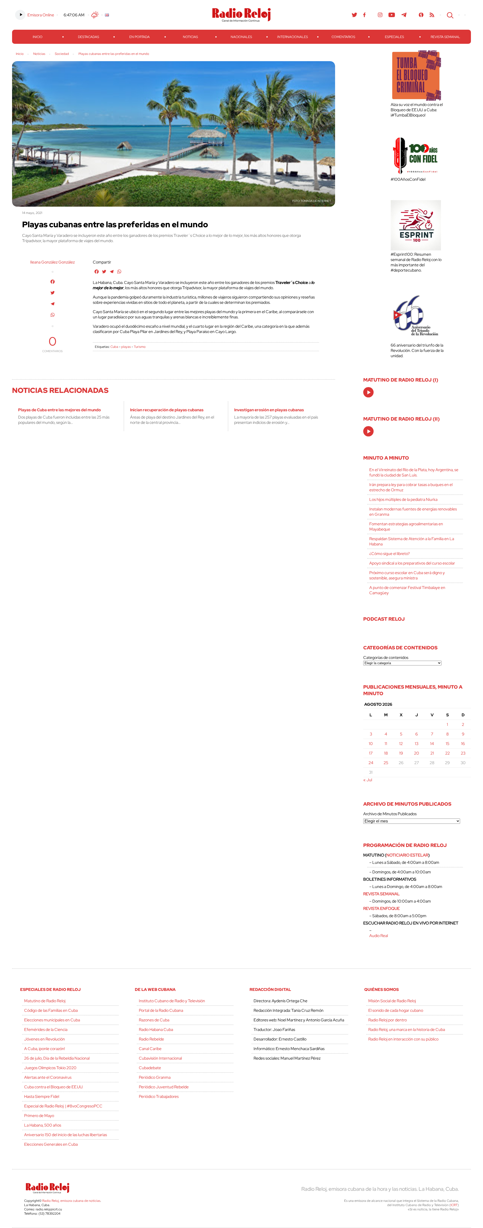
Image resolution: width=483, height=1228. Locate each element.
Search (449, 15)
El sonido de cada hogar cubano (395, 1010)
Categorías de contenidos (385, 657)
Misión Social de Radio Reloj (392, 1000)
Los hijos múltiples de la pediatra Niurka (403, 499)
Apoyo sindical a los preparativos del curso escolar (412, 563)
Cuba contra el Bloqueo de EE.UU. (53, 1087)
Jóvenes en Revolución (44, 1039)
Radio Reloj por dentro (387, 1020)
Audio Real (378, 935)
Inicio (38, 37)
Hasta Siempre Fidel (41, 1096)
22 (447, 753)
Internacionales (292, 37)
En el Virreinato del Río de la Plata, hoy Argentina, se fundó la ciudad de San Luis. (413, 472)
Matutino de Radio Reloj (44, 1000)
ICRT (454, 1205)
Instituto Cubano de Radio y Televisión (172, 1000)
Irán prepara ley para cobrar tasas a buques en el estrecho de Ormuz (411, 487)
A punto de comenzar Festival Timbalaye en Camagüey (407, 590)
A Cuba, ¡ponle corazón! (44, 1048)
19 (401, 753)
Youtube (391, 15)
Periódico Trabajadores (159, 1096)
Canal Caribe (150, 1048)
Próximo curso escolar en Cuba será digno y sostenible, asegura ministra (407, 575)
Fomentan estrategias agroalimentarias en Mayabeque (406, 526)
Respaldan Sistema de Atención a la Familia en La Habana (411, 541)
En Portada (139, 37)
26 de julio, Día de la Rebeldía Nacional (57, 1058)
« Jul (367, 780)
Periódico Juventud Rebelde (164, 1087)
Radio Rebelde (151, 1039)
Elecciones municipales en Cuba (52, 1020)
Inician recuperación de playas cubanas (167, 410)
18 (386, 753)
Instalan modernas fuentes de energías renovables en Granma (413, 511)
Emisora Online (40, 15)
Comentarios (343, 37)
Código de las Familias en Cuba (51, 1010)
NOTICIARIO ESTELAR (407, 855)
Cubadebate (150, 1067)
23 (463, 753)
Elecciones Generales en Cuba (51, 1144)
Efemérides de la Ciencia (45, 1029)
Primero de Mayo (39, 1115)
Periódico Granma (155, 1077)
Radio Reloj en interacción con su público (403, 1039)
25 (386, 762)
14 (432, 743)
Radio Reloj (241, 15)
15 (447, 743)
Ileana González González (52, 262)
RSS (432, 15)
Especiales (394, 37)
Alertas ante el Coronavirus (47, 1077)
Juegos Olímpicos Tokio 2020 (50, 1067)
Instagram (380, 15)
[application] (368, 392)
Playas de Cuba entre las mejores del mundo (59, 410)
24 (371, 762)
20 (416, 753)
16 (463, 743)
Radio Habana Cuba (156, 1029)
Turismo (140, 347)
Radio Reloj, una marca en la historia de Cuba (406, 1029)
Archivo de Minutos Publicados (390, 813)
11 (386, 743)
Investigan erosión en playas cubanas (269, 410)
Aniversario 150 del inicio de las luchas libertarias (65, 1134)
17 (371, 753)
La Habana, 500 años (42, 1125)
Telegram (404, 15)
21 (432, 753)
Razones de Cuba (154, 1020)
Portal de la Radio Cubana (161, 1010)
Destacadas (88, 37)
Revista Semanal (445, 37)
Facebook (364, 15)
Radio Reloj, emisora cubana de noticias (71, 1201)
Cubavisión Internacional (160, 1058)
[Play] (368, 392)
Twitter (354, 15)
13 (416, 743)
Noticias (190, 37)
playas (126, 347)
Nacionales (241, 37)
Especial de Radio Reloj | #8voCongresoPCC (63, 1106)
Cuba (114, 347)
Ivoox (421, 15)
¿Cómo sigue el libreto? (389, 553)
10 (371, 743)
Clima (95, 15)
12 (401, 743)
